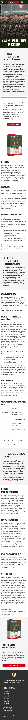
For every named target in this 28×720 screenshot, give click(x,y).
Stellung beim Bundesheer (9, 709)
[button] (21, 2)
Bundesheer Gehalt (8, 707)
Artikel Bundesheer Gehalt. (14, 480)
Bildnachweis (7, 614)
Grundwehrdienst (7, 710)
